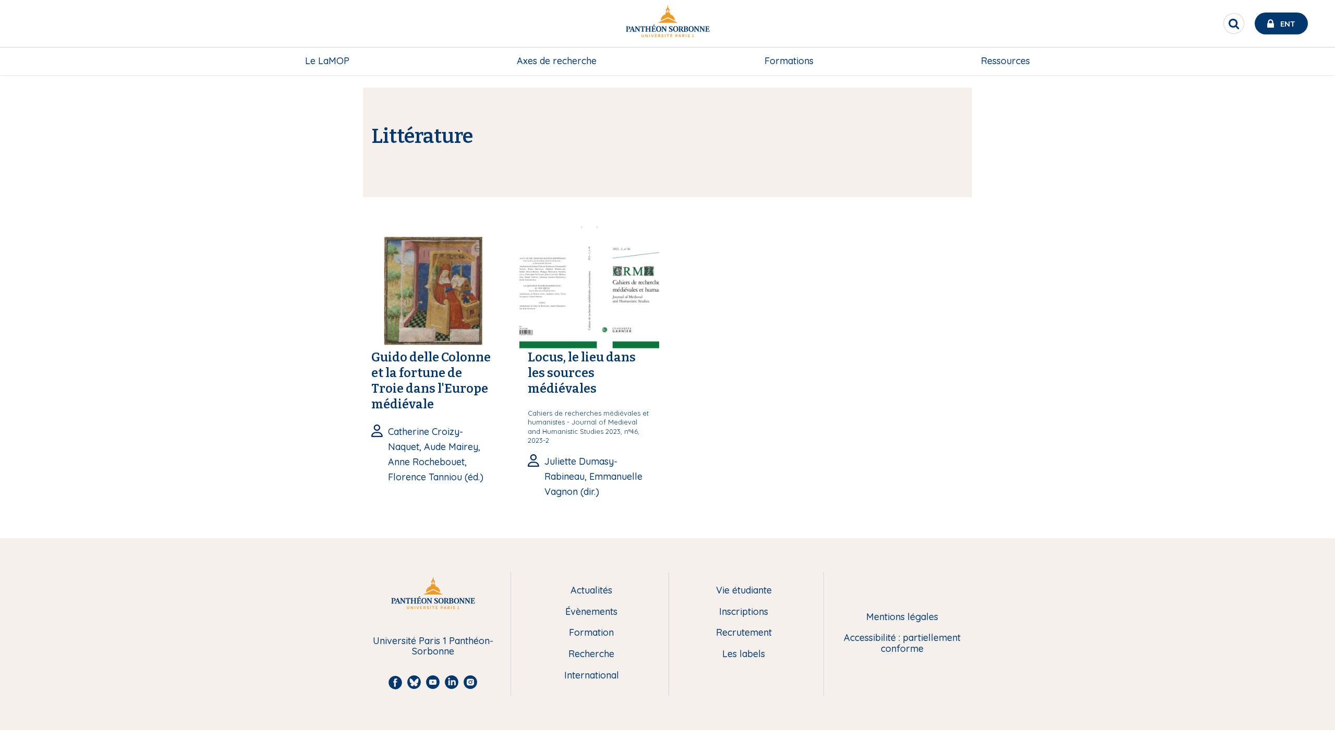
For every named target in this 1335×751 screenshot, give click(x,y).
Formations (789, 61)
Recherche (591, 654)
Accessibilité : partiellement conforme (902, 643)
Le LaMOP (327, 61)
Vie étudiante (744, 590)
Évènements (591, 612)
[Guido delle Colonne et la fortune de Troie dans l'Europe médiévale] (433, 287)
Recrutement (744, 632)
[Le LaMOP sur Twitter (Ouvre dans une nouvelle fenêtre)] (1320, 86)
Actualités (591, 590)
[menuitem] (327, 61)
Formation (591, 632)
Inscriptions (743, 612)
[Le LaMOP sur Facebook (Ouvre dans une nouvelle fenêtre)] (1320, 107)
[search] (1233, 23)
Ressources (1005, 61)
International (591, 675)
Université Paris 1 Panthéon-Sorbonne (433, 646)
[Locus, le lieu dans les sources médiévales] (589, 287)
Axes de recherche (557, 61)
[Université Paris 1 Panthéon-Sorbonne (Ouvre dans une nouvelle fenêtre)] (667, 23)
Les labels (743, 654)
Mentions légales (902, 617)
